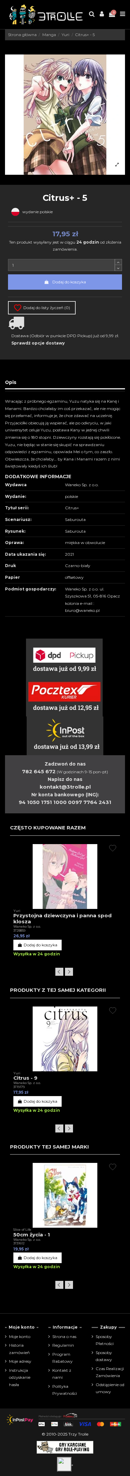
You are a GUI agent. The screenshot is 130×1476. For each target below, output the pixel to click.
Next (69, 972)
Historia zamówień (19, 1349)
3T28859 (19, 930)
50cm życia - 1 (31, 1234)
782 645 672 (39, 771)
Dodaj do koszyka (69, 281)
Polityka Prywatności (64, 1390)
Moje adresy (20, 1361)
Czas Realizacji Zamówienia (110, 1372)
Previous (59, 972)
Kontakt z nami (61, 1374)
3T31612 (19, 1243)
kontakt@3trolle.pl (65, 787)
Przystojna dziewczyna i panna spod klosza (62, 918)
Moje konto (19, 1336)
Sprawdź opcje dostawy (38, 343)
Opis (10, 382)
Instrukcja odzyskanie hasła (19, 1377)
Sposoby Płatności (105, 1340)
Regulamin (63, 1345)
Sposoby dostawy (104, 1356)
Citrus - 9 (25, 1078)
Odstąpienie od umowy (110, 1388)
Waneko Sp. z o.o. (27, 926)
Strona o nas (64, 1336)
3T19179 (19, 1087)
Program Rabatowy (62, 1358)
